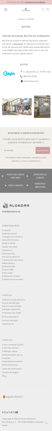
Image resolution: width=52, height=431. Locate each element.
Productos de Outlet (11, 313)
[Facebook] (2, 412)
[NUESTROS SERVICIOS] (27, 185)
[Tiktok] (11, 412)
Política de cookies (11, 276)
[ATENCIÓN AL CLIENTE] (27, 176)
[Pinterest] (9, 412)
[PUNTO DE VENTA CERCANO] (3, 176)
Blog (4, 376)
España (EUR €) (14, 396)
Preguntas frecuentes (12, 361)
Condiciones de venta (12, 260)
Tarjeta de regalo (10, 372)
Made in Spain (9, 243)
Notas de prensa (10, 365)
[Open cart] (47, 9)
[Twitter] (13, 412)
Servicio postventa (11, 257)
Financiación (8, 324)
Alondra (22, 19)
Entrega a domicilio (11, 309)
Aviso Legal (7, 273)
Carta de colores (10, 348)
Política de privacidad (12, 279)
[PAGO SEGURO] (5, 185)
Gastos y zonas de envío (13, 299)
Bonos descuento (10, 316)
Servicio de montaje (11, 306)
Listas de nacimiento (11, 368)
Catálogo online (9, 351)
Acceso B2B (7, 269)
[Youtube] (16, 412)
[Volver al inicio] (46, 423)
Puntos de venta (9, 246)
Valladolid (17, 44)
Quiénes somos (9, 233)
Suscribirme (42, 150)
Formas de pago (10, 320)
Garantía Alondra (10, 240)
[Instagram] (5, 412)
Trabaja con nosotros (12, 236)
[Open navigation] (7, 9)
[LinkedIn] (7, 412)
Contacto (6, 230)
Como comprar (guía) (12, 344)
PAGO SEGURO (15, 185)
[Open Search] (43, 9)
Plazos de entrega (11, 303)
